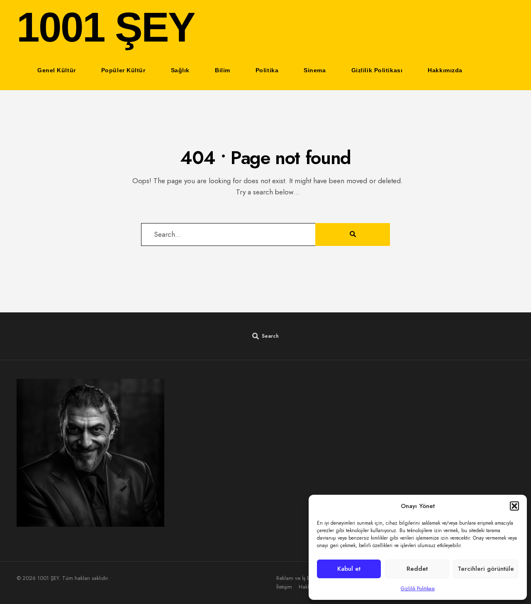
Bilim (222, 70)
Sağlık (180, 70)
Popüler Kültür (123, 70)
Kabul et (348, 568)
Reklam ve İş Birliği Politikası (308, 578)
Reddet (417, 568)
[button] (514, 506)
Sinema (315, 70)
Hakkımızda (445, 70)
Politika (267, 70)
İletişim (284, 587)
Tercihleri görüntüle (486, 568)
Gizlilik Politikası (418, 588)
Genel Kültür (56, 70)
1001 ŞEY (106, 27)
